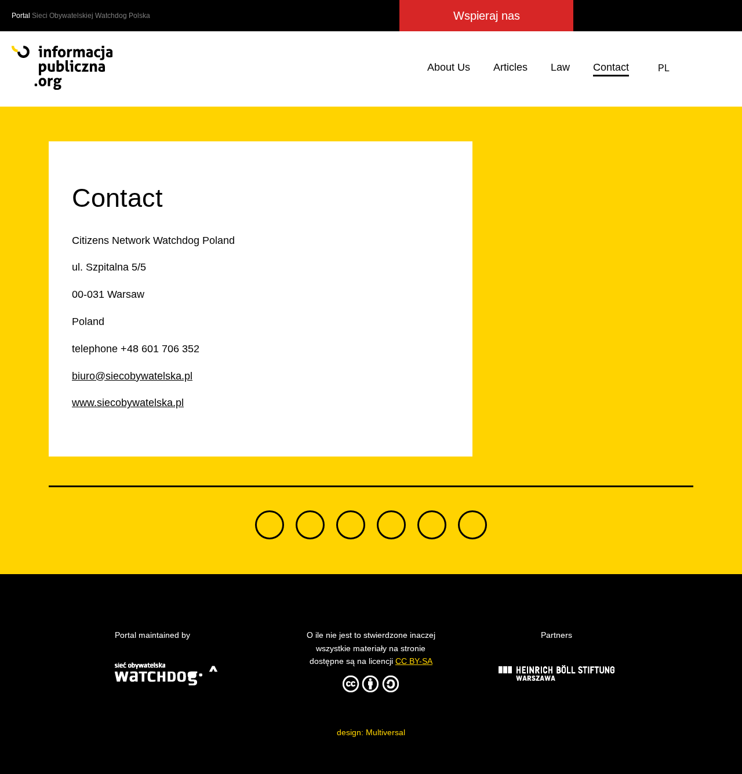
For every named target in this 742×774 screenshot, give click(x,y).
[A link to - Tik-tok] (269, 524)
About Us (448, 67)
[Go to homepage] (62, 68)
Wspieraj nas (486, 15)
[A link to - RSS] (720, 15)
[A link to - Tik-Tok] (590, 15)
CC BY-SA (413, 661)
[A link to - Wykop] (654, 15)
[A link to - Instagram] (676, 15)
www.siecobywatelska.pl (128, 402)
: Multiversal (371, 732)
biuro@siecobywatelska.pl (132, 376)
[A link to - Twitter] (614, 15)
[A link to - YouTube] (698, 15)
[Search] (719, 68)
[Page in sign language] (691, 68)
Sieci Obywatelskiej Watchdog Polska (91, 16)
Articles (510, 67)
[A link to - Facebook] (634, 15)
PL (664, 68)
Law (560, 67)
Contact (611, 67)
